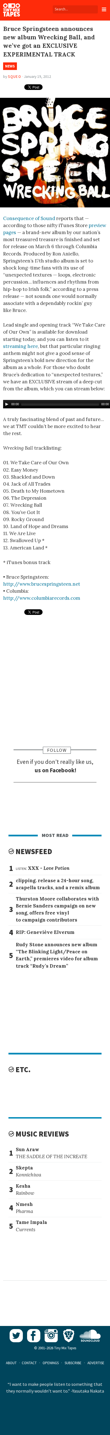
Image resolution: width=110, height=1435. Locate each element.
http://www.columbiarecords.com (41, 598)
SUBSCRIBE (73, 1363)
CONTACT (29, 1363)
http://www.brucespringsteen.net (41, 584)
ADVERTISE (95, 1363)
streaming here (20, 346)
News (10, 66)
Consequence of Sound (29, 218)
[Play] (7, 404)
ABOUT (11, 1363)
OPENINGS (51, 1363)
